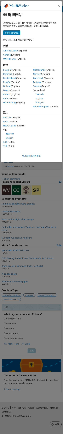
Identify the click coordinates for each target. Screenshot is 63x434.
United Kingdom (41, 106)
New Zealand (9, 125)
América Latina (10, 50)
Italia (5, 98)
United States (9, 58)
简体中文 (10, 133)
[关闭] (59, 6)
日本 (5, 142)
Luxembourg (9, 102)
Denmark (7, 74)
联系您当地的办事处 (31, 155)
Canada (7, 54)
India (5, 121)
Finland (7, 86)
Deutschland (9, 78)
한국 (5, 146)
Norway (37, 74)
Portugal (37, 82)
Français (40, 102)
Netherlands (39, 69)
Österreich (38, 78)
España (6, 82)
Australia (7, 117)
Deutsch (40, 94)
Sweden (37, 86)
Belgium (7, 69)
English (39, 98)
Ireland (6, 94)
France (6, 90)
